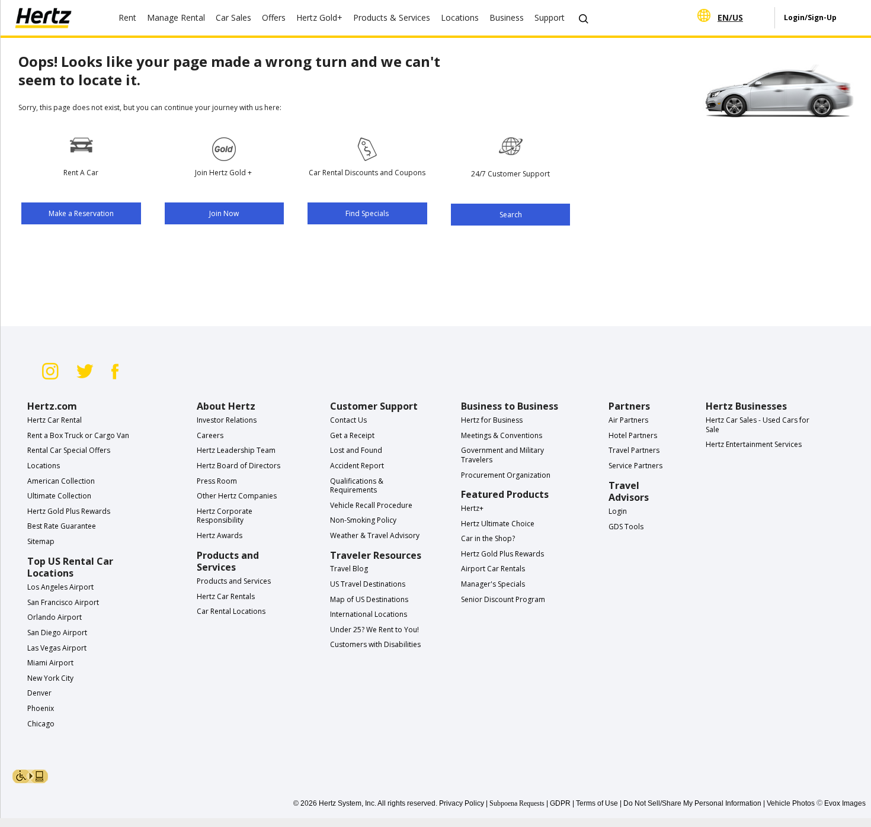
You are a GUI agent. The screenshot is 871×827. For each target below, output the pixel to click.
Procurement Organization (505, 475)
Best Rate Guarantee (61, 526)
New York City (50, 678)
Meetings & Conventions (501, 435)
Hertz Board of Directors (238, 466)
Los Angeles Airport (60, 587)
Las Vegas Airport (57, 648)
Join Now (224, 213)
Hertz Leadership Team (236, 450)
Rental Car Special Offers (68, 450)
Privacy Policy (461, 803)
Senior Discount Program (503, 599)
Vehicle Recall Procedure (371, 505)
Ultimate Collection (59, 496)
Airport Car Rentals (493, 569)
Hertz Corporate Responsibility (224, 516)
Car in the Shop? (488, 538)
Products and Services (234, 581)
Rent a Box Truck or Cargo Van (78, 435)
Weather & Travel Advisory (375, 535)
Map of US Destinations (369, 599)
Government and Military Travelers (502, 455)
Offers (274, 17)
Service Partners (635, 466)
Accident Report (357, 466)
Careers (210, 435)
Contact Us (348, 420)
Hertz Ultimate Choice (497, 524)
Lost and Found (356, 450)
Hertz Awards (219, 535)
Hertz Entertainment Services (754, 444)
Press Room (217, 481)
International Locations (368, 614)
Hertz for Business (492, 420)
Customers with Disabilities (375, 644)
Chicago (41, 724)
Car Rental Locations (231, 611)
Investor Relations (227, 420)
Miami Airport (50, 663)
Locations (43, 466)
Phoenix (40, 708)
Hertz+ (472, 508)
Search (510, 215)
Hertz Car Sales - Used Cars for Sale (757, 425)
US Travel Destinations (367, 584)
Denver (39, 693)
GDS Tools (626, 527)
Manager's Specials (493, 584)
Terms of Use (597, 803)
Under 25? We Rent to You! (374, 630)
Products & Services (391, 17)
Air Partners (628, 420)
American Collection (61, 481)
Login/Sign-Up (810, 17)
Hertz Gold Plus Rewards (68, 511)
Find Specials (367, 213)
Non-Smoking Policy (363, 520)
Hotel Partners (633, 435)
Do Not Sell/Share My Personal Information (692, 803)
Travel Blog (349, 569)
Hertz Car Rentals (226, 596)
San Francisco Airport (63, 602)
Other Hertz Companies (237, 496)
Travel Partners (634, 450)
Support (549, 17)
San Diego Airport (57, 633)
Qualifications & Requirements (356, 485)
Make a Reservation (81, 213)
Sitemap (41, 541)
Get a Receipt (352, 435)
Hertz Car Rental (54, 420)
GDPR (560, 803)
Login (618, 511)
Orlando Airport (54, 617)
